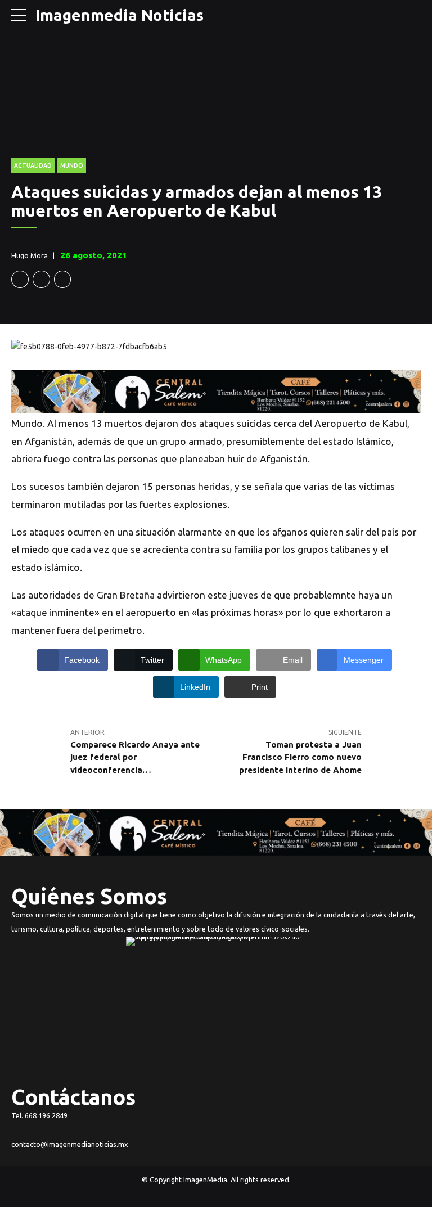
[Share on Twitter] (41, 279)
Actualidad (33, 165)
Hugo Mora (29, 255)
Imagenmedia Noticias (119, 15)
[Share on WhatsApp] (62, 279)
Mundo (71, 165)
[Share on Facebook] (20, 279)
